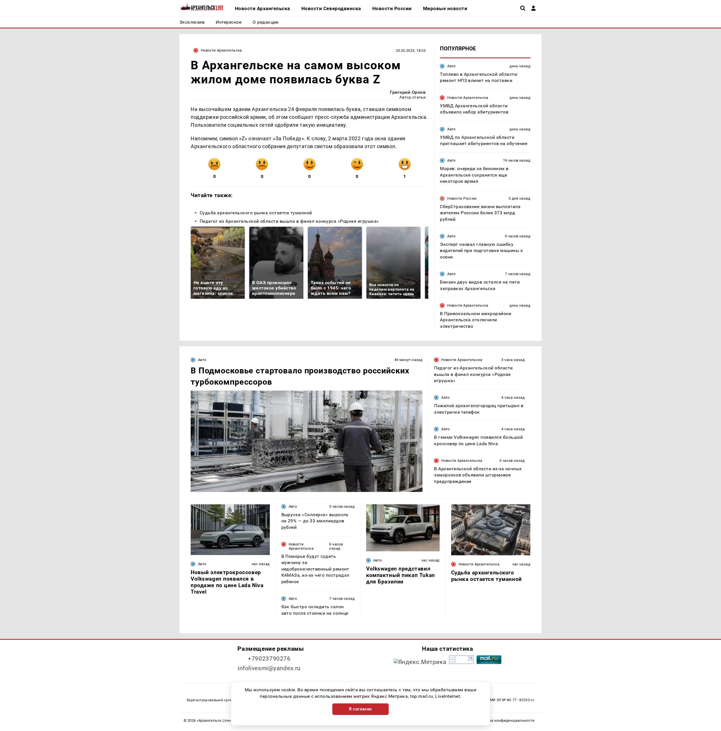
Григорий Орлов (408, 92)
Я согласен (360, 709)
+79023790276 (269, 658)
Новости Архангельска (221, 50)
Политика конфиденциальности (505, 720)
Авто (451, 66)
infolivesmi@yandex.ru (269, 668)
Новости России (462, 198)
